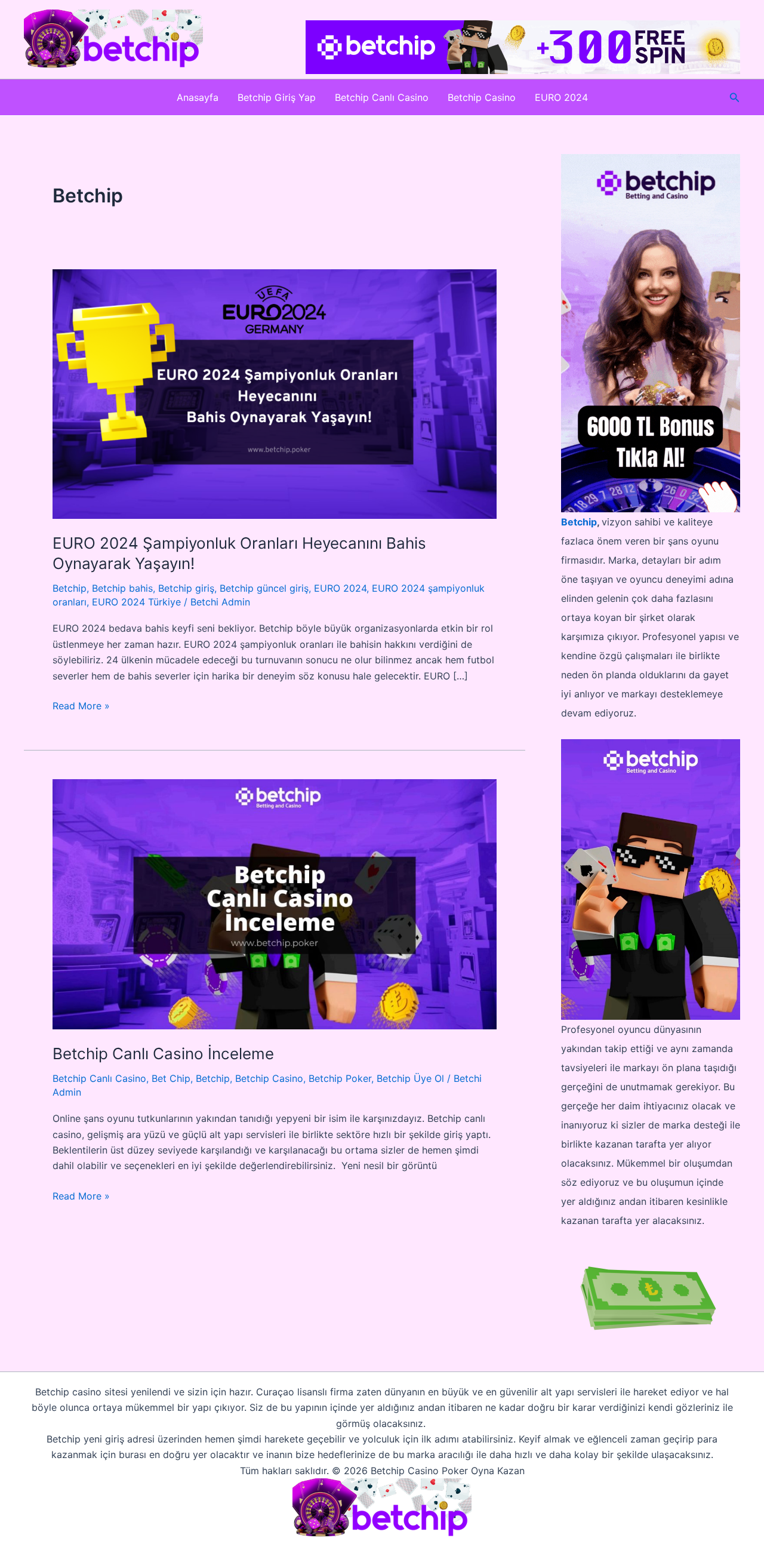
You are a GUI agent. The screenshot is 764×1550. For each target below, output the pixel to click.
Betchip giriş (186, 588)
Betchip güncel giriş (264, 588)
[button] (734, 97)
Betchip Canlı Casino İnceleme (163, 1053)
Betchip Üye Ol (410, 1078)
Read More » (81, 706)
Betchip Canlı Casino (382, 97)
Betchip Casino (482, 97)
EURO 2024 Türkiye (136, 602)
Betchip (70, 588)
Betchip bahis (122, 588)
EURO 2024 (561, 97)
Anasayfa (197, 97)
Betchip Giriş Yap (277, 97)
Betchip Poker (340, 1078)
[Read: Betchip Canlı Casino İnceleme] (275, 903)
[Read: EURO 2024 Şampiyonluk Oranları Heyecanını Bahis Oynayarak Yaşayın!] (275, 393)
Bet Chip (171, 1078)
